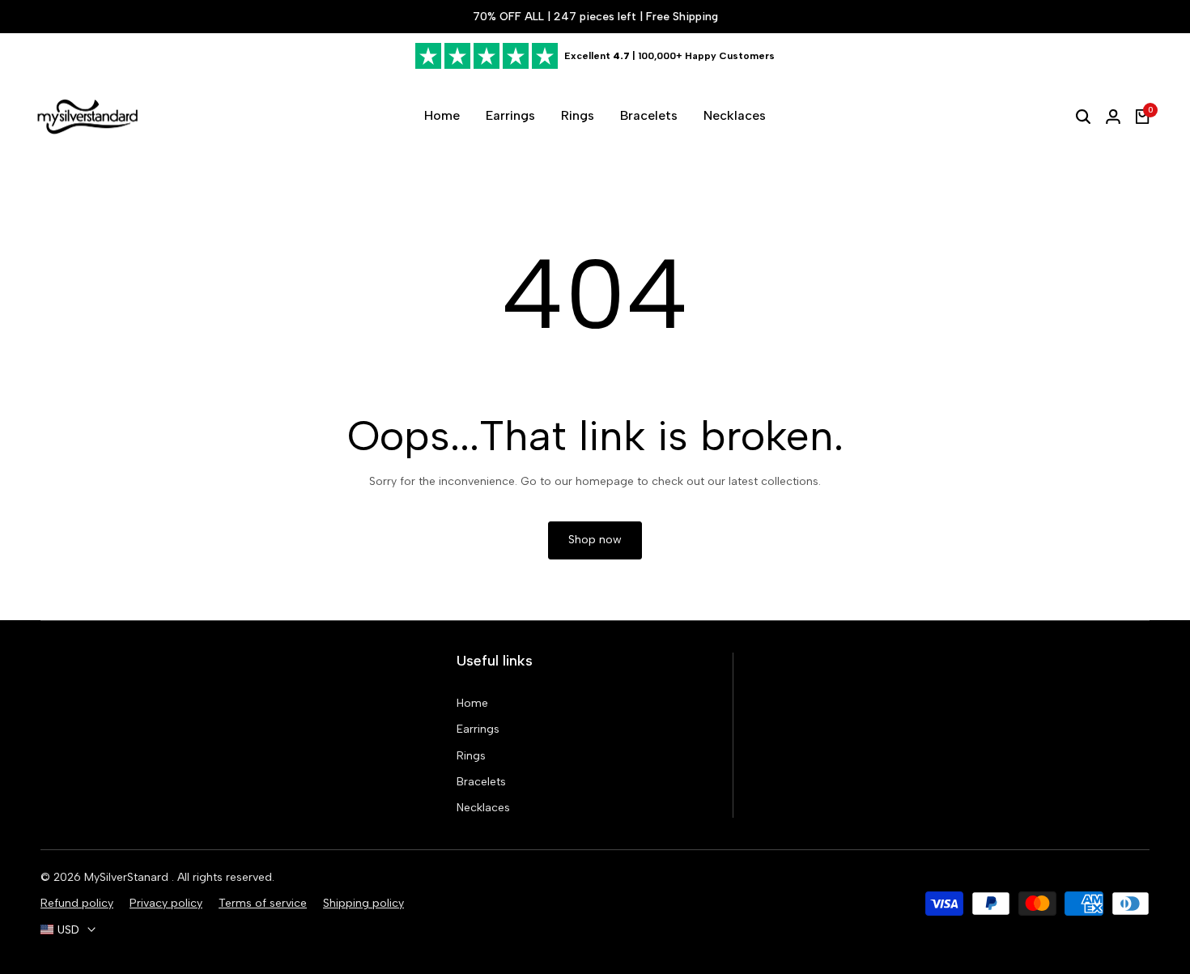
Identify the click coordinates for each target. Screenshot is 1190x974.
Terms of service (263, 903)
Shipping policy (363, 903)
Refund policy (76, 903)
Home (472, 703)
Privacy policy (166, 903)
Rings (471, 756)
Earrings (478, 729)
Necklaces (483, 808)
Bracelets (481, 782)
